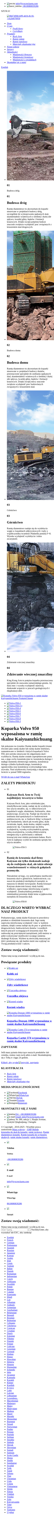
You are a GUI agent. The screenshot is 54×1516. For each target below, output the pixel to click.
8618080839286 (14, 1203)
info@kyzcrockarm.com (27, 3)
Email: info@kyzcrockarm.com (29, 1117)
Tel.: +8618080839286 (25, 1114)
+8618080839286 (30, 6)
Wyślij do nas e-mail (10, 777)
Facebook (22, 1092)
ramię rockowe (35, 1132)
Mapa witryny (18, 1129)
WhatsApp (25, 777)
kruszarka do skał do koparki (14, 1132)
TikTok (19, 1098)
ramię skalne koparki (19, 1137)
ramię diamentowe (38, 1137)
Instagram (22, 1103)
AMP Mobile (33, 1129)
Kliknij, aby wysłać (10, 1062)
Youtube (20, 1100)
